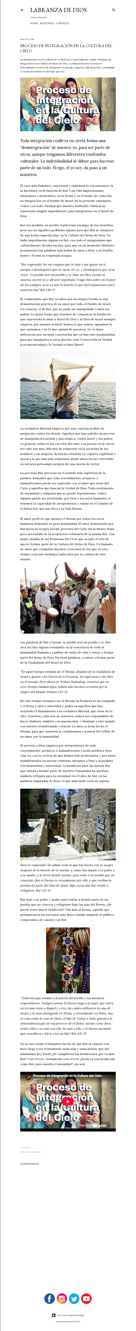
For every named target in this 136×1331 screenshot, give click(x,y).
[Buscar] (114, 9)
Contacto (62, 23)
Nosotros (47, 23)
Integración (35, 1152)
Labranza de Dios (58, 10)
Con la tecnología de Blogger (70, 1315)
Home (34, 23)
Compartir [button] (25, 1147)
